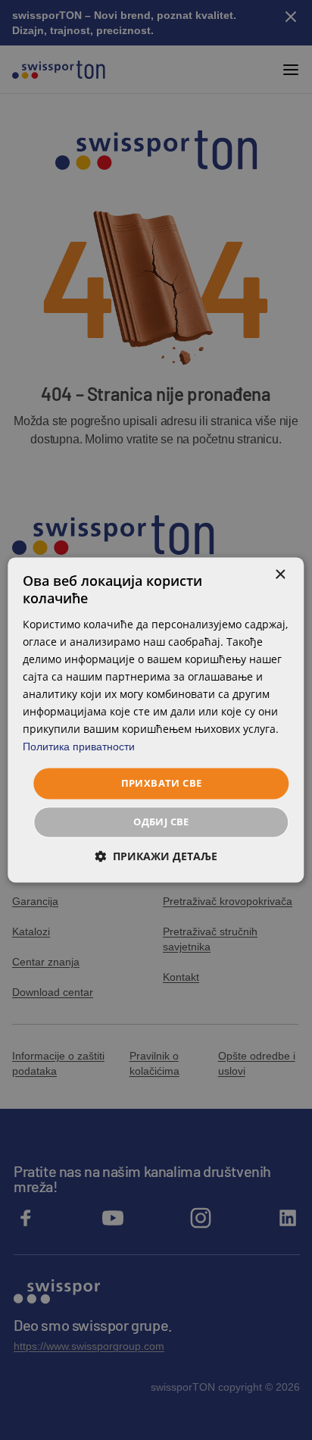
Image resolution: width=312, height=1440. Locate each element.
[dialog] (156, 719)
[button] (156, 857)
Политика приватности (79, 747)
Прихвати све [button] (161, 783)
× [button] (279, 575)
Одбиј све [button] (161, 822)
